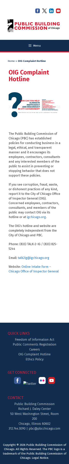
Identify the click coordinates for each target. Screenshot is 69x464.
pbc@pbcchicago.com (44, 428)
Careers (34, 349)
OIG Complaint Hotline (34, 354)
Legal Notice (40, 458)
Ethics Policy (35, 359)
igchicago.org (36, 217)
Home (11, 61)
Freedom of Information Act (34, 340)
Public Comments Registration (34, 344)
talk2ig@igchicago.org (33, 258)
